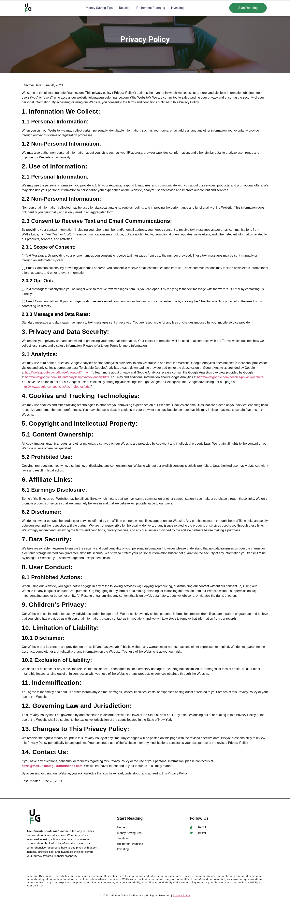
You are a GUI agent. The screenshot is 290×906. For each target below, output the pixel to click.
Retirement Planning (150, 7)
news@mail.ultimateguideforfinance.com (52, 766)
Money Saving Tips (99, 7)
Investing (177, 7)
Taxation (124, 7)
